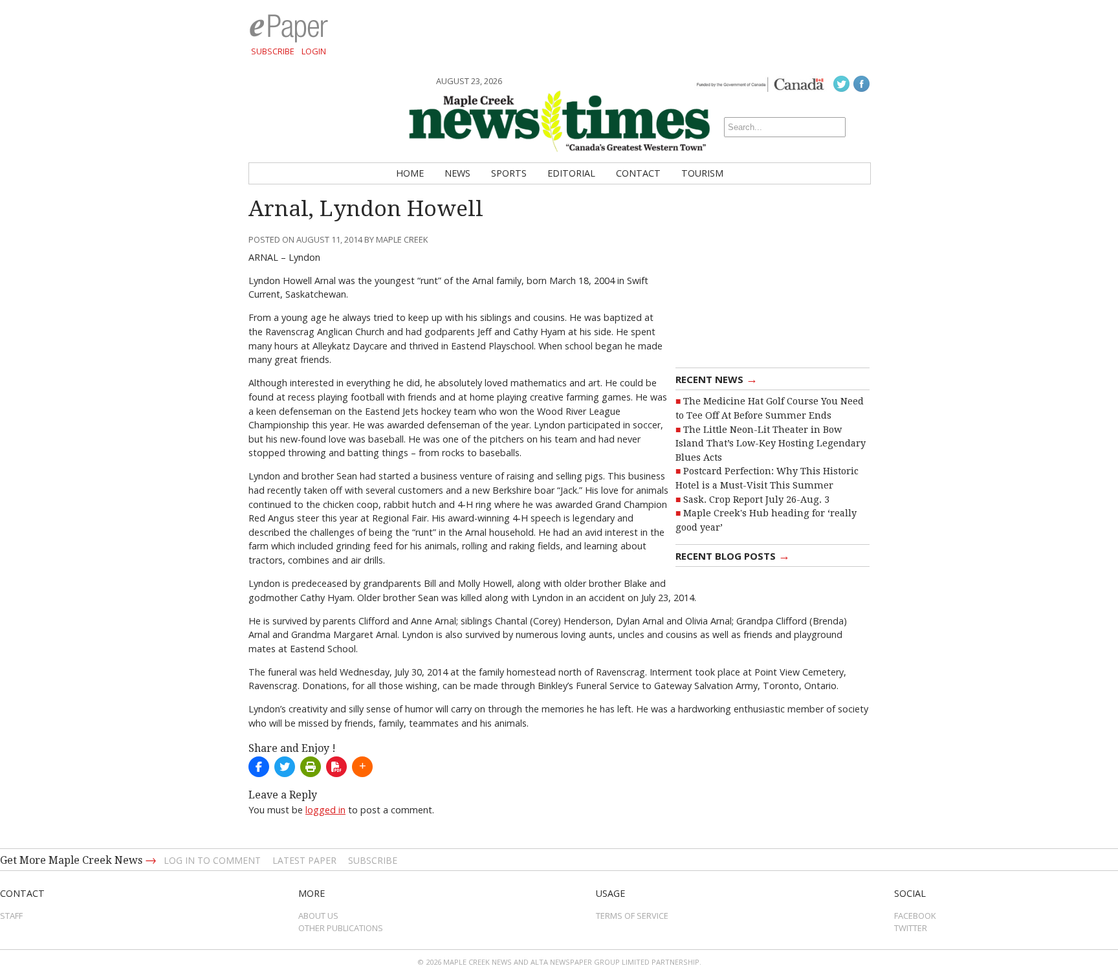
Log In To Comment (212, 860)
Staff (11, 915)
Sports (509, 173)
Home (410, 173)
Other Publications (340, 928)
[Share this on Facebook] (258, 766)
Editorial (571, 173)
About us (318, 915)
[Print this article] (310, 766)
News (457, 173)
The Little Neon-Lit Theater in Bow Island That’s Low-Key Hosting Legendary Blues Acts (770, 443)
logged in (325, 810)
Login (313, 51)
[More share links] (362, 766)
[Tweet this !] (284, 766)
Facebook (915, 915)
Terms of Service (632, 915)
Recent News (716, 378)
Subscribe (272, 51)
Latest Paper (304, 860)
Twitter (910, 928)
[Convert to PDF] (336, 766)
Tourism (702, 173)
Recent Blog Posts (732, 555)
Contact (638, 173)
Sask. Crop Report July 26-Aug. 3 (756, 499)
